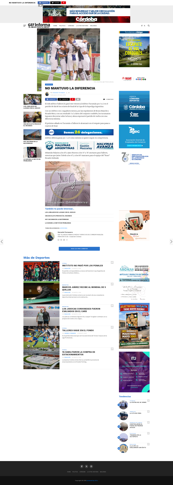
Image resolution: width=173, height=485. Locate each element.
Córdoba (71, 25)
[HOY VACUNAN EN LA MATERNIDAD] (32, 139)
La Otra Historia (82, 25)
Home (55, 25)
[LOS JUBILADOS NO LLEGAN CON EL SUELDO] (32, 104)
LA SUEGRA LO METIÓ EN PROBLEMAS (31, 160)
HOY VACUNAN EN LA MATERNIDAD (30, 142)
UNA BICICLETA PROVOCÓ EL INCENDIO (32, 125)
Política (62, 25)
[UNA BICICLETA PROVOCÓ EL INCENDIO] (32, 122)
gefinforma (63, 228)
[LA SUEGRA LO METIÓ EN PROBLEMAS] (32, 157)
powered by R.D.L (92, 480)
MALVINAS (93, 25)
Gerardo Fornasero (59, 92)
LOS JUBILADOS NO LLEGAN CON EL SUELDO (31, 107)
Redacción (67, 268)
